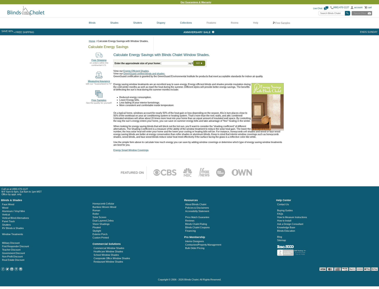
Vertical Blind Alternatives (15, 218)
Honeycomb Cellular (103, 203)
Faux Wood (8, 204)
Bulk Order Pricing (194, 248)
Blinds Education (286, 231)
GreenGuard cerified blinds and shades (143, 73)
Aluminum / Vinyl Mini (13, 211)
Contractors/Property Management (203, 244)
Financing (190, 231)
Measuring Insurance (99, 81)
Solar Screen (99, 217)
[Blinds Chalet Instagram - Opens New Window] (21, 270)
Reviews (189, 220)
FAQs (280, 214)
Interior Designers (194, 241)
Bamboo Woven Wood (104, 207)
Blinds (92, 23)
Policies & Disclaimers (197, 208)
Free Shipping (98, 60)
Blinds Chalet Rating (196, 224)
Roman (96, 210)
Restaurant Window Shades (108, 261)
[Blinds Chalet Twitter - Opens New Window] (7, 270)
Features (211, 23)
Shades (114, 23)
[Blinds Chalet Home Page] (26, 15)
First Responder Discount (15, 246)
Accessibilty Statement (197, 211)
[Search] (347, 13)
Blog (279, 237)
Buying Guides (285, 210)
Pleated (97, 227)
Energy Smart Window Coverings (130, 150)
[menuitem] (92, 23)
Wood (5, 208)
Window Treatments (12, 234)
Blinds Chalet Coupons (197, 227)
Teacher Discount (11, 250)
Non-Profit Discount (12, 256)
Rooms (234, 23)
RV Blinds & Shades (13, 228)
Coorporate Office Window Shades (112, 258)
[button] (320, 9)
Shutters (137, 23)
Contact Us (283, 204)
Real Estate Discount (13, 260)
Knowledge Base (286, 227)
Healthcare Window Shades (108, 251)
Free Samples (282, 23)
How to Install (284, 220)
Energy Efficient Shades (136, 71)
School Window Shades (106, 255)
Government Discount (13, 253)
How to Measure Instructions (292, 217)
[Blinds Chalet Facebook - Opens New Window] (3, 270)
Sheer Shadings (101, 224)
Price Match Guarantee (197, 217)
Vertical (6, 214)
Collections (186, 23)
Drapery (161, 23)
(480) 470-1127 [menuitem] (20, 189)
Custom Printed (101, 237)
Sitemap (281, 240)
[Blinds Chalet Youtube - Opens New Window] (12, 270)
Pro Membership (194, 237)
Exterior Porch (100, 234)
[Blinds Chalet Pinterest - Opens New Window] (16, 270)
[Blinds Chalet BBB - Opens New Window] (292, 255)
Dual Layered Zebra (103, 220)
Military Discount (11, 243)
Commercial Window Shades (109, 248)
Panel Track (8, 221)
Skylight (97, 231)
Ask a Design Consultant (290, 224)
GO (198, 63)
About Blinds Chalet (195, 204)
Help (255, 23)
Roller (96, 214)
